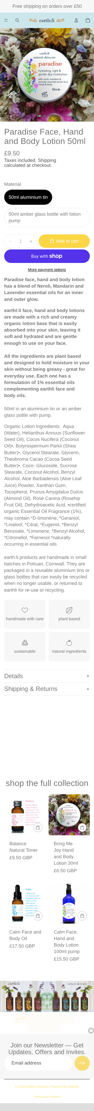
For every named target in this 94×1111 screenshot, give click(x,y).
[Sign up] (82, 1063)
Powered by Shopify (64, 1086)
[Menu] (6, 20)
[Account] (76, 20)
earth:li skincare (37, 1086)
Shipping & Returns (30, 688)
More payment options (47, 269)
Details (13, 675)
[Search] (17, 20)
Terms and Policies (47, 1097)
